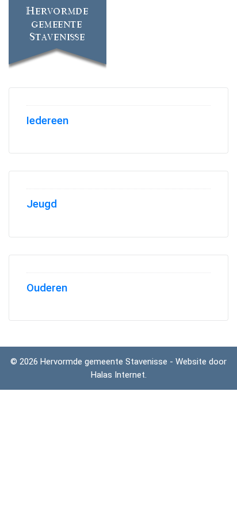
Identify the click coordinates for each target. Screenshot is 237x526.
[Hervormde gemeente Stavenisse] (57, 36)
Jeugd (41, 204)
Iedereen (47, 120)
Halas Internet (118, 375)
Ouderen (46, 288)
